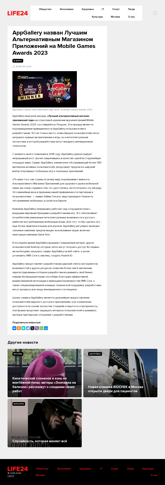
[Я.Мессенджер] (23, 328)
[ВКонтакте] (14, 328)
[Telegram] (28, 328)
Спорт (116, 9)
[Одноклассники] (19, 328)
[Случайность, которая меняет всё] (45, 423)
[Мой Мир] (46, 328)
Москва (115, 16)
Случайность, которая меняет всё (39, 441)
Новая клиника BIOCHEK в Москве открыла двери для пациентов (115, 389)
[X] (32, 328)
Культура (97, 16)
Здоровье (88, 9)
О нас (131, 16)
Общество (45, 9)
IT (103, 9)
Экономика (66, 9)
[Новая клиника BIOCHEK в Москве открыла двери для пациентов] (120, 373)
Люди (131, 9)
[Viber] (37, 328)
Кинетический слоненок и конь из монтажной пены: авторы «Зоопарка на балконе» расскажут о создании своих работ (44, 384)
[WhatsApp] (41, 328)
